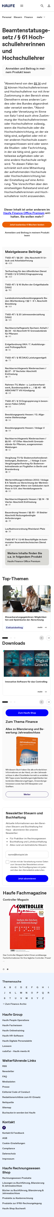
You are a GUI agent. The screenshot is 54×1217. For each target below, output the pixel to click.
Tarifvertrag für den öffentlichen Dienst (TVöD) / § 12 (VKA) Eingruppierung (26, 272)
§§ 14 (37, 83)
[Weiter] (48, 637)
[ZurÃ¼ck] (41, 638)
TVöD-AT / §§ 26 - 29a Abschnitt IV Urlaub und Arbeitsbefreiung (26, 259)
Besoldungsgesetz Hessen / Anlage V (25, 427)
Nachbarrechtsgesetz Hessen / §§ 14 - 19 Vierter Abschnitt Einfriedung (27, 500)
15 (5, 87)
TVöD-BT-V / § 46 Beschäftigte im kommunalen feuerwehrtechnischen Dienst (26, 541)
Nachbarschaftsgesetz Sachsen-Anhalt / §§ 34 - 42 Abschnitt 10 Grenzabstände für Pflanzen (26, 330)
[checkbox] (7, 862)
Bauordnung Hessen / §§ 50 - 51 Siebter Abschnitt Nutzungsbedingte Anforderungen (26, 515)
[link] (6, 17)
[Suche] (42, 6)
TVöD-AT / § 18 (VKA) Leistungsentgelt (25, 357)
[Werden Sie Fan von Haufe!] (4, 1127)
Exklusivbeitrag (14, 627)
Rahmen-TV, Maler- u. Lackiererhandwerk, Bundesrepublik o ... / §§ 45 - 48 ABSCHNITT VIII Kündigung (25, 387)
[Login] (49, 6)
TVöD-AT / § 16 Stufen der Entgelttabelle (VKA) (27, 286)
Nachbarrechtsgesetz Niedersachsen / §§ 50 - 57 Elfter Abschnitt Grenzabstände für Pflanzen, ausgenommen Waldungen (25, 443)
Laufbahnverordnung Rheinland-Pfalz (25, 528)
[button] (27, 224)
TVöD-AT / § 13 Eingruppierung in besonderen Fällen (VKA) (26, 402)
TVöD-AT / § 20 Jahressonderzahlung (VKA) (25, 316)
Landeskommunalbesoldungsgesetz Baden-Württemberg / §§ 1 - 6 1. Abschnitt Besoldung (26, 301)
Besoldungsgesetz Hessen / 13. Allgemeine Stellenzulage (25, 416)
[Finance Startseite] (9, 5)
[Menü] (22, 6)
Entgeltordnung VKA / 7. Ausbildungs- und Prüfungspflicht (25, 346)
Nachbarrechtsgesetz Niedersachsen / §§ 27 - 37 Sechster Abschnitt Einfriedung (25, 371)
